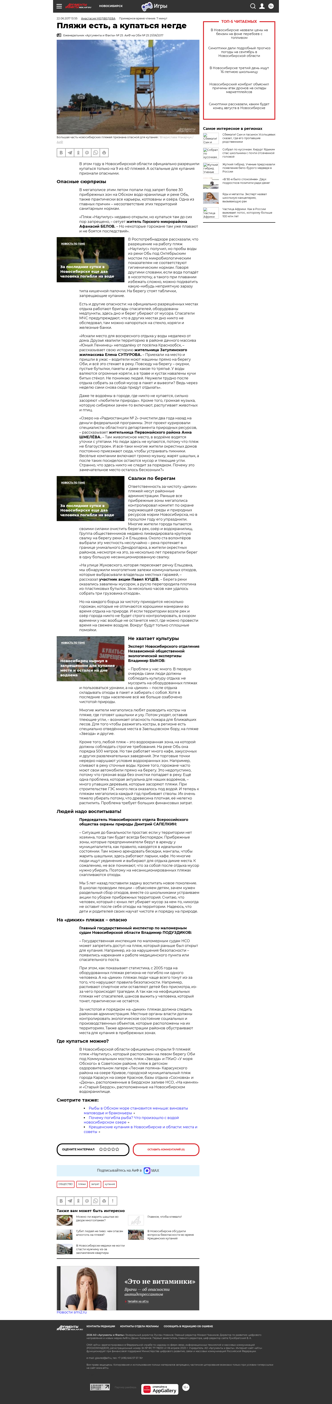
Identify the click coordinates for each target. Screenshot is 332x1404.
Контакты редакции (101, 1326)
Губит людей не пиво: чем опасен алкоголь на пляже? (99, 1232)
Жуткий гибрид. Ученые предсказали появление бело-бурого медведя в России (248, 168)
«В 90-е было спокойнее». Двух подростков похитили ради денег (246, 181)
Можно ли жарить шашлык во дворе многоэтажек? (97, 1218)
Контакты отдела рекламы (139, 1326)
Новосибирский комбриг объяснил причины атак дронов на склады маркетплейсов (239, 88)
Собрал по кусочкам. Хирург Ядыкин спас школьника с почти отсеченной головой (248, 153)
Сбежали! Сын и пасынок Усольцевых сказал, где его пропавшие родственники (248, 138)
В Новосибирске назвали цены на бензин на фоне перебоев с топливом (239, 34)
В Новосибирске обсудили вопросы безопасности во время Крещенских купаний (170, 1234)
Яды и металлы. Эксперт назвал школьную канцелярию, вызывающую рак (244, 197)
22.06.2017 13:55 (67, 18)
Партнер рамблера (125, 1387)
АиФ (60, 142)
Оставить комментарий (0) (166, 1149)
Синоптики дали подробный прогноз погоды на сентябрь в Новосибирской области (239, 52)
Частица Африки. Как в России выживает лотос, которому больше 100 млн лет (247, 212)
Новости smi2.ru (72, 1312)
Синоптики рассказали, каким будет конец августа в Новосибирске (239, 106)
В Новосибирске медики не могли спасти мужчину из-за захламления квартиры (100, 1249)
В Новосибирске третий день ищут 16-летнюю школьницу (239, 70)
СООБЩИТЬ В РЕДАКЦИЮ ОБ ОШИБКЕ (188, 1326)
